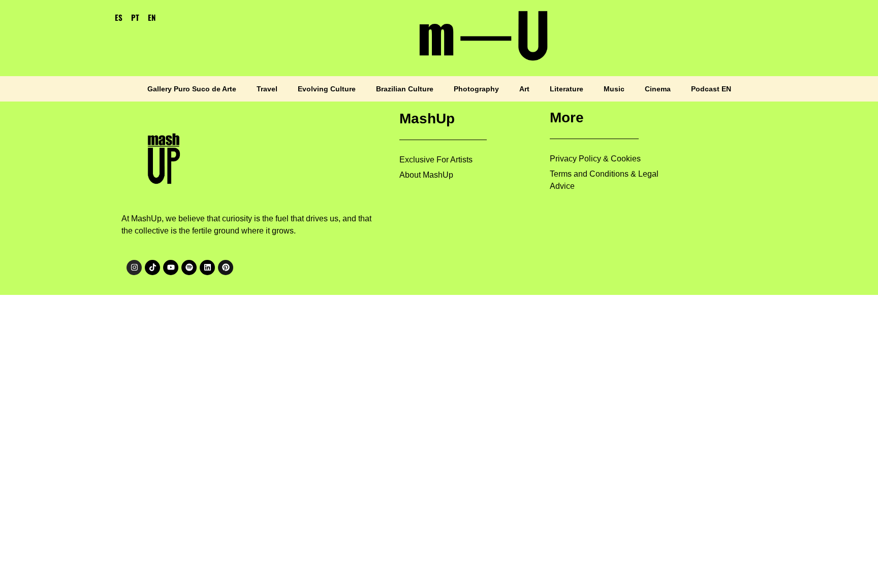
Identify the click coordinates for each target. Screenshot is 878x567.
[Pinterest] (225, 267)
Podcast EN (711, 89)
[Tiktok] (152, 267)
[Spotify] (189, 267)
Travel (267, 89)
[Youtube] (170, 267)
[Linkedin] (207, 267)
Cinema (658, 89)
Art (524, 89)
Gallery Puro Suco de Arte (191, 89)
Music (614, 89)
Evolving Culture (327, 89)
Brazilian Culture (404, 89)
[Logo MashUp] (165, 155)
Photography (476, 89)
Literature (566, 89)
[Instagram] (134, 267)
